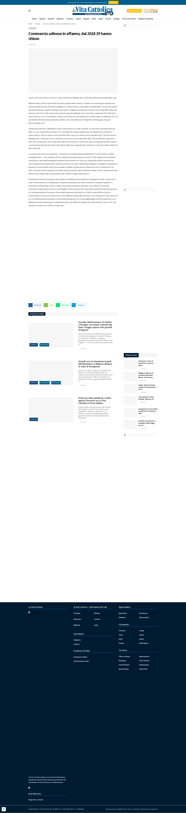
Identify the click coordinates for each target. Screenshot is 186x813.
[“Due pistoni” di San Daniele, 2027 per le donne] (130, 400)
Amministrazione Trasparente (149, 809)
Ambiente (122, 617)
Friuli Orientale (124, 665)
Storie (121, 635)
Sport (121, 639)
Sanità (141, 635)
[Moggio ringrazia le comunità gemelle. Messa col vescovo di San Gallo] (130, 376)
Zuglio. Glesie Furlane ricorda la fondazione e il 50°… (147, 387)
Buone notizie (144, 617)
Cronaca (32, 28)
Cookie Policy (136, 809)
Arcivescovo (143, 613)
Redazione (77, 619)
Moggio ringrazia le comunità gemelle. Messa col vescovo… (145, 375)
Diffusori (97, 613)
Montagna (44, 344)
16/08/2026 (83, 348)
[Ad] (73, 254)
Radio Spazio (143, 643)
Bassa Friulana (124, 669)
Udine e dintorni (124, 656)
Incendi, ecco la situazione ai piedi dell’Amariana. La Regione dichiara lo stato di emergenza (95, 364)
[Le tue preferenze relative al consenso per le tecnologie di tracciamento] (4, 809)
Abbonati (113, 2)
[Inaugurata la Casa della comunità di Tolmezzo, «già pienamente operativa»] (130, 412)
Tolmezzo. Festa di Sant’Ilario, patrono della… (145, 363)
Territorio (122, 631)
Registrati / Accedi (35, 800)
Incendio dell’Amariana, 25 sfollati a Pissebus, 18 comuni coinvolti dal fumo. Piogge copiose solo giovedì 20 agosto (95, 326)
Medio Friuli (143, 669)
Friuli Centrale (144, 661)
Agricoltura (123, 613)
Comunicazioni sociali (81, 661)
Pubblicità (77, 640)
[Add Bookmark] (117, 44)
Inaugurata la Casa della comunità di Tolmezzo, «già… (147, 411)
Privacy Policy (127, 809)
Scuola (141, 631)
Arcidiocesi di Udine (80, 657)
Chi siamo (77, 613)
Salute (141, 639)
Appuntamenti (144, 656)
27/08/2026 (143, 368)
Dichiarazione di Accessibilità (114, 809)
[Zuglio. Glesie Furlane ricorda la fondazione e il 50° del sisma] (130, 388)
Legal (96, 625)
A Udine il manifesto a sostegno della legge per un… (147, 423)
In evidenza (44, 382)
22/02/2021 (32, 44)
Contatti (97, 619)
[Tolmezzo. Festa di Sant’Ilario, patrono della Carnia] (130, 364)
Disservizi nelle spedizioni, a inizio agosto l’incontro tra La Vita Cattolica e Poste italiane (94, 400)
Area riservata (134, 11)
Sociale (121, 643)
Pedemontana (144, 665)
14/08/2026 (83, 385)
